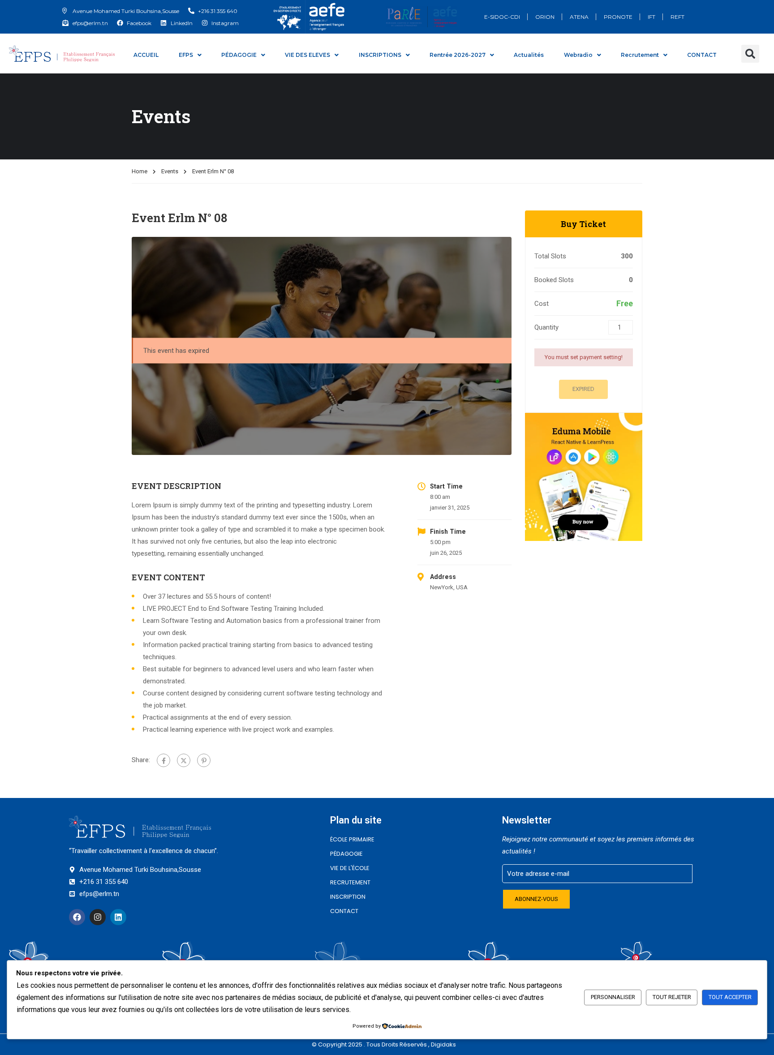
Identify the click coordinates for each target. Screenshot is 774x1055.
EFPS (186, 54)
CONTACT (702, 54)
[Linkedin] (118, 917)
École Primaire (352, 839)
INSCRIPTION (348, 896)
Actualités (529, 54)
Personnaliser (613, 997)
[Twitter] (183, 760)
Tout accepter (730, 997)
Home (139, 171)
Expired (583, 389)
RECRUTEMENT (350, 882)
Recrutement (640, 54)
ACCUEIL (146, 54)
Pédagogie (346, 853)
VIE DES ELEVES (307, 54)
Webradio (578, 54)
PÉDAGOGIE (239, 54)
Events (169, 171)
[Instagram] (98, 917)
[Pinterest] (204, 760)
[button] (750, 54)
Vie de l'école (350, 868)
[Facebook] (163, 760)
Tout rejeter (672, 997)
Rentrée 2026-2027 (458, 54)
